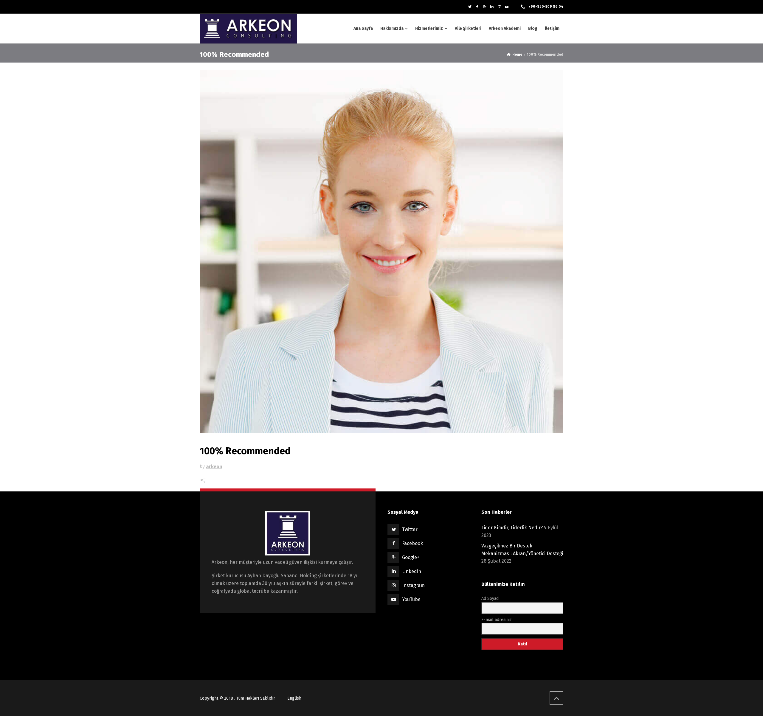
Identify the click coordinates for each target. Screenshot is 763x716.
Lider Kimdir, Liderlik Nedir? (512, 527)
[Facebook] (477, 7)
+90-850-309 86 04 (545, 6)
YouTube (411, 599)
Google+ (410, 557)
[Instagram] (499, 7)
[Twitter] (469, 7)
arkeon (214, 466)
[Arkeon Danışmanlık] (248, 28)
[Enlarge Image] (381, 251)
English (294, 698)
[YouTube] (506, 7)
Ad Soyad (490, 598)
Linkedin (411, 571)
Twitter (410, 529)
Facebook (412, 543)
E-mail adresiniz (496, 619)
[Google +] (484, 7)
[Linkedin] (491, 7)
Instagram (413, 585)
